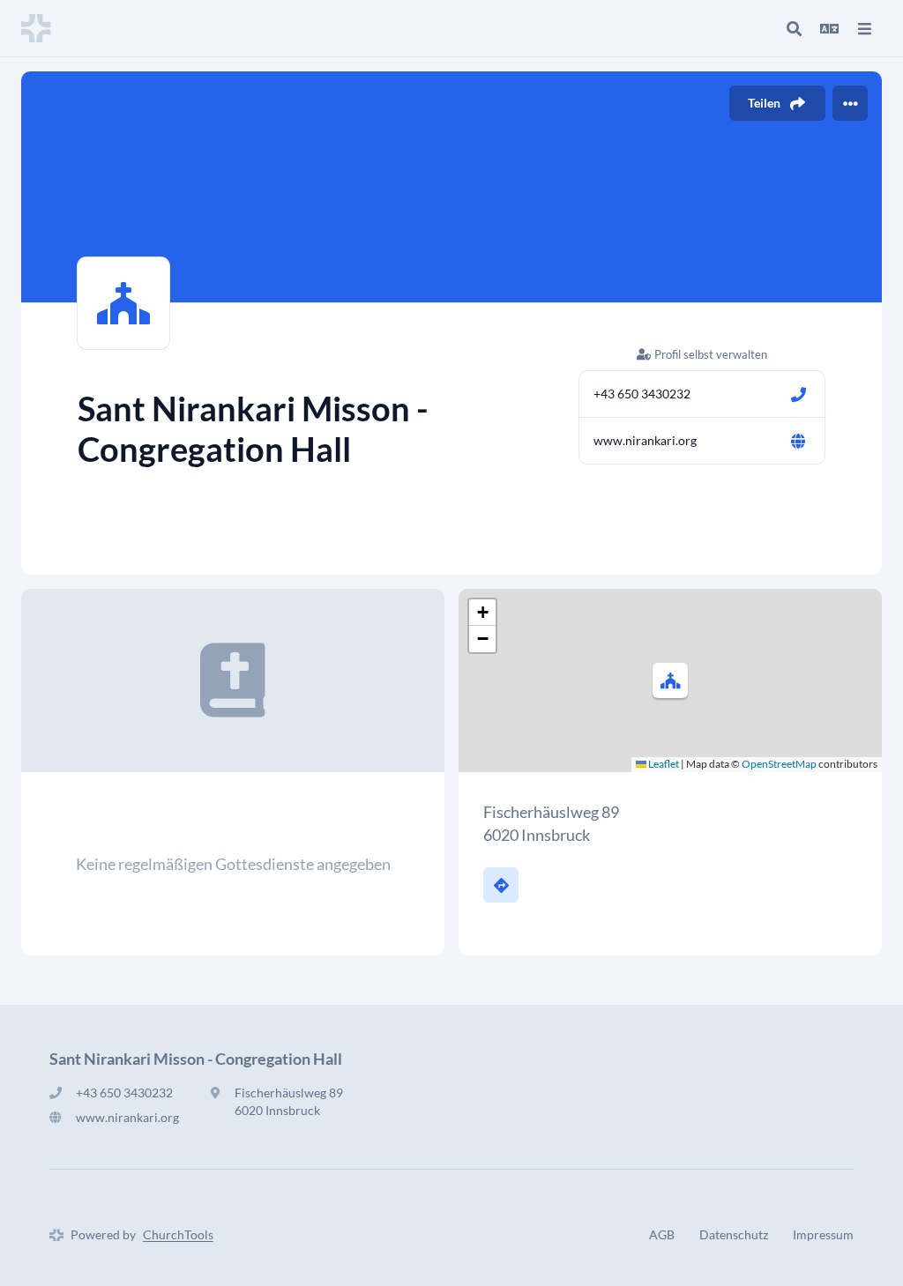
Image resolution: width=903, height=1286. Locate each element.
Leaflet (662, 763)
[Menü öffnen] (864, 28)
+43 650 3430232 (641, 393)
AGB (662, 1234)
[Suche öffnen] (793, 28)
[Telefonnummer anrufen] (798, 394)
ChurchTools (178, 1234)
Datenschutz (733, 1234)
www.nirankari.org (645, 440)
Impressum (823, 1234)
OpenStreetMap (779, 763)
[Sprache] (829, 28)
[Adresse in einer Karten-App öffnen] (501, 885)
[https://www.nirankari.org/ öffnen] (798, 440)
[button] (670, 680)
